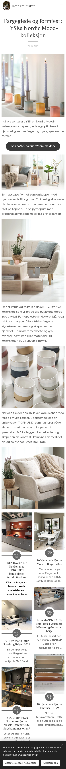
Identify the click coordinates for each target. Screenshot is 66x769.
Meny (61, 6)
